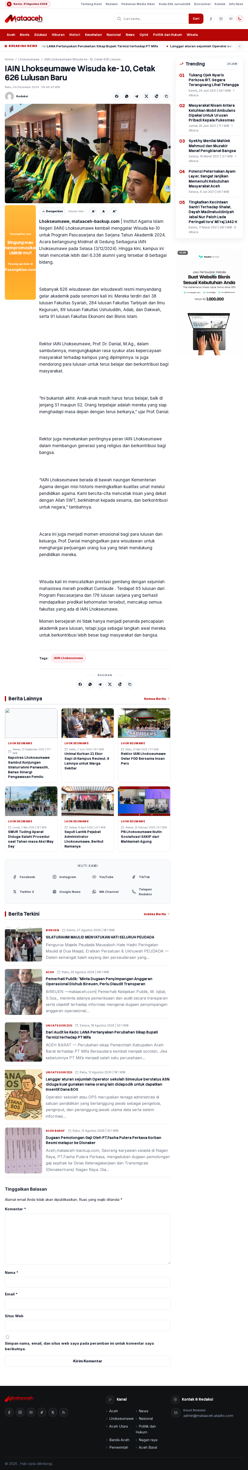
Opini (144, 35)
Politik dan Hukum (167, 35)
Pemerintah (118, 1447)
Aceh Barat (55, 1130)
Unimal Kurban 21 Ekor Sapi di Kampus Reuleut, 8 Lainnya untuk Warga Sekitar (86, 760)
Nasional (114, 35)
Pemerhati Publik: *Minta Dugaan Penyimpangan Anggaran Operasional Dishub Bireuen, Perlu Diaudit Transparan (99, 981)
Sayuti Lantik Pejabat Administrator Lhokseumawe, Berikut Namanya (83, 839)
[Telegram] (136, 96)
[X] (146, 96)
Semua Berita (155, 699)
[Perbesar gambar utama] (87, 153)
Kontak (220, 4)
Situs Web (14, 1316)
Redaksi (112, 4)
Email (11, 1294)
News (130, 35)
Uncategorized (59, 1025)
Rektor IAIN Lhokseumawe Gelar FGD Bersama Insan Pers (143, 758)
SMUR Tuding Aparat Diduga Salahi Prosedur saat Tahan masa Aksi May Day (31, 839)
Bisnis (25, 35)
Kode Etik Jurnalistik (174, 4)
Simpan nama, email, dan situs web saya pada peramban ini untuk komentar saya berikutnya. (79, 1346)
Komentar (15, 1209)
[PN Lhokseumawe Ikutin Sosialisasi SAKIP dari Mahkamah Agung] (144, 801)
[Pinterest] (156, 96)
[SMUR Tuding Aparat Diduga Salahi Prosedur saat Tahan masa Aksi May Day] (31, 801)
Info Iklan (236, 4)
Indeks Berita (155, 914)
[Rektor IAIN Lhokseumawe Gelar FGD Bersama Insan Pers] (144, 723)
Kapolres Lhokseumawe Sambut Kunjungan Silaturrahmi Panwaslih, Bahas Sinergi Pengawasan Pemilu (29, 767)
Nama (11, 1272)
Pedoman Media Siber (138, 4)
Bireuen (52, 930)
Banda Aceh (119, 1440)
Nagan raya (148, 1440)
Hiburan (58, 35)
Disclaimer (202, 4)
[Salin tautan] (166, 96)
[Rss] (63, 1412)
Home (9, 59)
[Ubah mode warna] (239, 18)
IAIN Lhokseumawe (68, 658)
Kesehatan (93, 35)
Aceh (11, 35)
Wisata (192, 35)
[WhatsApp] (127, 96)
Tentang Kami (91, 4)
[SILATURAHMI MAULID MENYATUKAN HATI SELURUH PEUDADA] (23, 944)
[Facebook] (117, 96)
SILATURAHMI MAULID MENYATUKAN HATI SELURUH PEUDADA (100, 937)
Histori (74, 35)
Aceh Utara (118, 1426)
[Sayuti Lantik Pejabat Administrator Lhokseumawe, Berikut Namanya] (88, 801)
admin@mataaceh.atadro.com (208, 1415)
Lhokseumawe (28, 59)
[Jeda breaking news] (239, 46)
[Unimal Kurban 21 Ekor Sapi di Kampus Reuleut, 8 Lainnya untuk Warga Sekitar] (88, 723)
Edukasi (40, 35)
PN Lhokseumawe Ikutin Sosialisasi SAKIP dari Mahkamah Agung (141, 837)
